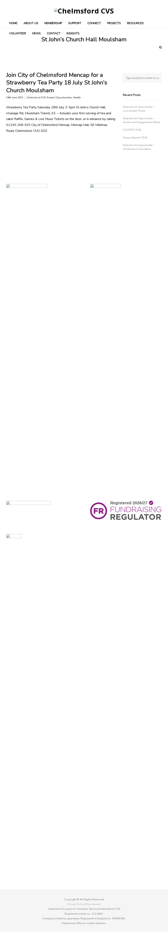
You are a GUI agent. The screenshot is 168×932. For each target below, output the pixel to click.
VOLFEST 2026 (132, 130)
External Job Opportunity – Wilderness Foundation (138, 147)
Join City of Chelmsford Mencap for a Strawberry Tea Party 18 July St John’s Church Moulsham (56, 82)
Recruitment (93, 904)
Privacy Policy (76, 904)
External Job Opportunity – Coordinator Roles (138, 109)
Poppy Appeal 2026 (135, 137)
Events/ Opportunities (59, 97)
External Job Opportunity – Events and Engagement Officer (141, 120)
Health (77, 97)
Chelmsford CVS (36, 97)
